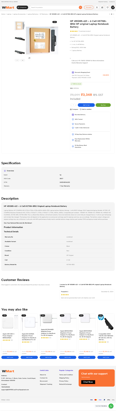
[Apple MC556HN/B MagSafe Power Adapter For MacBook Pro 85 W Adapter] (48, 320)
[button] (17, 60)
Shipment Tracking (46, 384)
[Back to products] (112, 14)
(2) (31, 342)
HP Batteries (44, 14)
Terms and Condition (66, 375)
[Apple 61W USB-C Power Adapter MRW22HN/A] (10, 322)
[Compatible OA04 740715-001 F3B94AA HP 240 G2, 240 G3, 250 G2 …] (106, 322)
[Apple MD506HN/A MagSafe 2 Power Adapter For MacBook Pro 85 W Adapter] (67, 321)
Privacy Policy (63, 381)
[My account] (97, 7)
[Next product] (114, 14)
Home (3, 14)
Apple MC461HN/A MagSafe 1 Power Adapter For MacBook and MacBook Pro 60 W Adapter (29, 337)
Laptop (9, 14)
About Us (43, 375)
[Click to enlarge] (29, 58)
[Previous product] (110, 14)
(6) (12, 340)
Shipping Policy (64, 378)
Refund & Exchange (65, 384)
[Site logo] (8, 7)
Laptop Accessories (19, 14)
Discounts (89, 7)
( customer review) (85, 31)
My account (44, 381)
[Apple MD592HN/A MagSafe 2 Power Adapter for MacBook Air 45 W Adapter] (86, 321)
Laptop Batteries (32, 14)
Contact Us (43, 378)
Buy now (103, 105)
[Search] (80, 7)
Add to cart (86, 105)
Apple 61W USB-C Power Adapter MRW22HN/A (9, 336)
